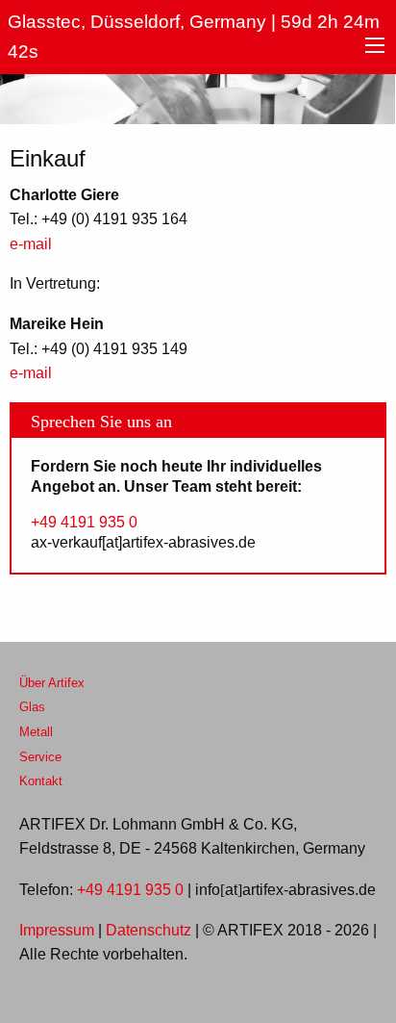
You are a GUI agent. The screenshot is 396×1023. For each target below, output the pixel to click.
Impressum (56, 930)
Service (40, 757)
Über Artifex (52, 683)
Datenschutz (148, 930)
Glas (32, 707)
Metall (36, 732)
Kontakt (40, 781)
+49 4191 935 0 (84, 522)
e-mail (31, 244)
